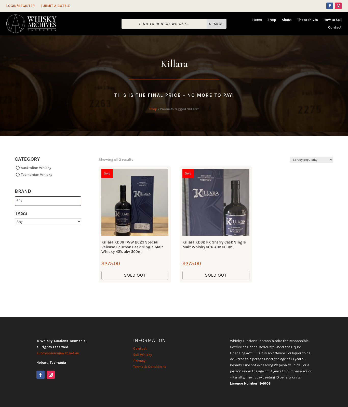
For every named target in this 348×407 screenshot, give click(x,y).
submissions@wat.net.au (57, 353)
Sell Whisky (142, 354)
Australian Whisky (36, 168)
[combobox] (48, 201)
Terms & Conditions (149, 366)
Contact (335, 28)
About (287, 20)
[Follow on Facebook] (329, 6)
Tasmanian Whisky (36, 174)
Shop (271, 20)
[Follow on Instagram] (338, 6)
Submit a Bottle (55, 6)
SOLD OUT (135, 275)
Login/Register (20, 6)
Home (257, 20)
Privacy (139, 361)
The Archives (307, 20)
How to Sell (333, 20)
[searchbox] (36, 200)
